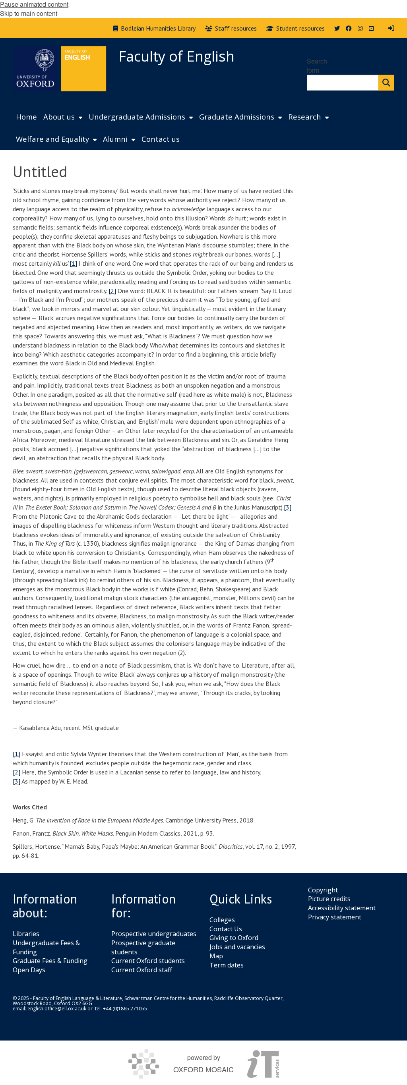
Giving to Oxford (233, 937)
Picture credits (329, 898)
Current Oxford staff (141, 969)
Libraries (26, 933)
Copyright (323, 890)
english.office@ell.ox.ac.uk (56, 1008)
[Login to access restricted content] (391, 28)
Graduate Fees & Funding (50, 960)
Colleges (222, 919)
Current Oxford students (148, 960)
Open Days (29, 969)
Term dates (226, 965)
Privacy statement (334, 917)
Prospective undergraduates (153, 933)
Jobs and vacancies (237, 946)
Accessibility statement (342, 908)
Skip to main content (28, 13)
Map (216, 956)
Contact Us (225, 929)
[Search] (386, 83)
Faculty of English (176, 56)
